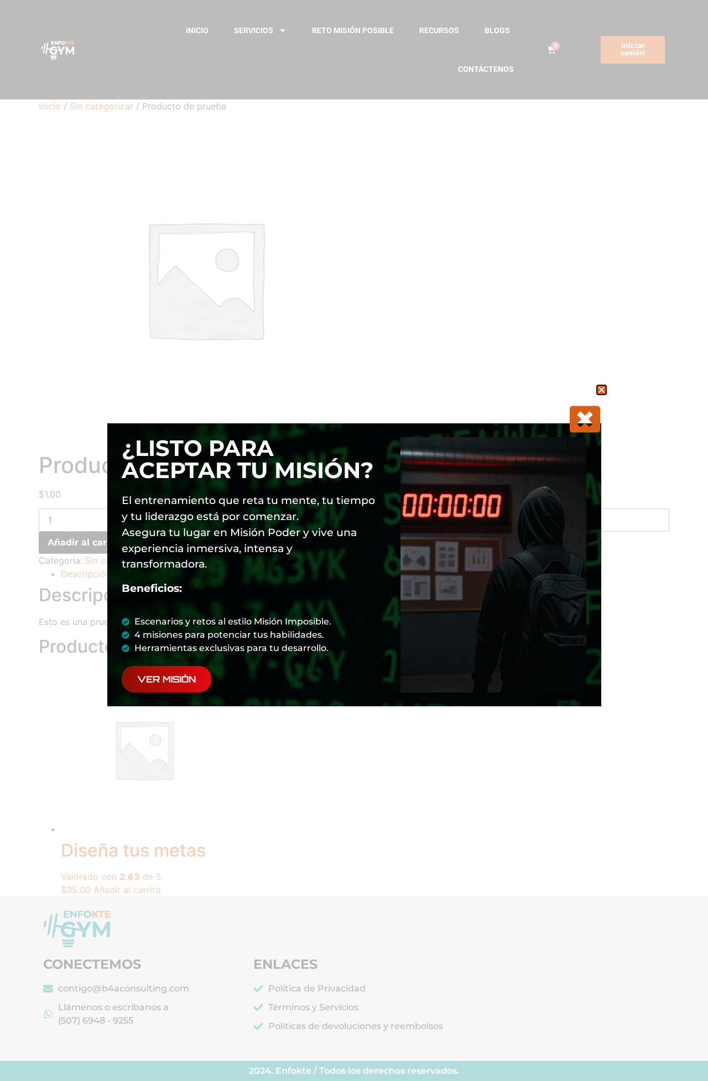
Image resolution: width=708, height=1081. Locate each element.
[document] (354, 540)
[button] (601, 390)
